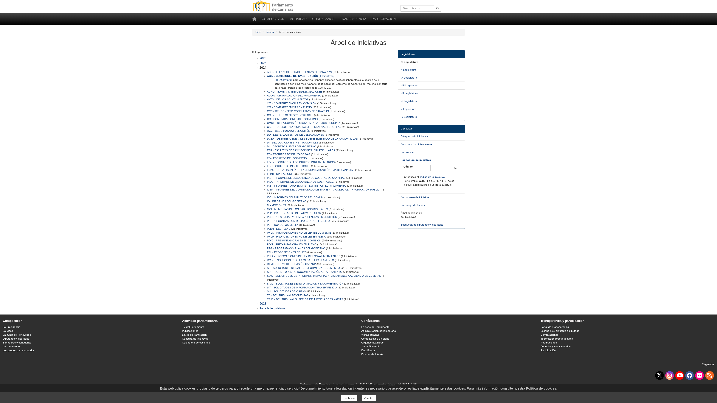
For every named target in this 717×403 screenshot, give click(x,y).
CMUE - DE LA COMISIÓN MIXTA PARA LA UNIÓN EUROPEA (303, 122)
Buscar (270, 32)
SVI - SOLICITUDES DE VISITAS (286, 291)
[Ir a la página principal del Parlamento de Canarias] (273, 5)
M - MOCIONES (276, 205)
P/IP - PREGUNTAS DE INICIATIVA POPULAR (294, 213)
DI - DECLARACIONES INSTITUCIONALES (292, 142)
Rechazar (349, 397)
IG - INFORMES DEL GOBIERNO (286, 201)
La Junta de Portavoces (17, 334)
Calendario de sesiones (196, 342)
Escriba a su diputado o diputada (560, 330)
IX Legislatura (409, 77)
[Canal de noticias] (709, 375)
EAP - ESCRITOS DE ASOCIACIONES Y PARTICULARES (301, 150)
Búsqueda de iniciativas (415, 136)
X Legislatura (408, 69)
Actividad (298, 19)
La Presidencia (11, 326)
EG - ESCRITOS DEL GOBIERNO (287, 158)
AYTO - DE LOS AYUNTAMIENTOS (287, 99)
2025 (263, 63)
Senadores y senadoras (17, 342)
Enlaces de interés (372, 354)
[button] (455, 168)
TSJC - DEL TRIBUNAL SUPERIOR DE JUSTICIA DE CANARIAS (305, 299)
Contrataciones (549, 334)
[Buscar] (437, 8)
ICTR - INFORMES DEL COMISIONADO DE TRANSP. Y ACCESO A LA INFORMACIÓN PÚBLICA (324, 189)
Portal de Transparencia (555, 326)
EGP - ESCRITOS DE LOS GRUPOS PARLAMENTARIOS (301, 162)
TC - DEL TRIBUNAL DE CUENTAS (287, 295)
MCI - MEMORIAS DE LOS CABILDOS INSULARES (297, 209)
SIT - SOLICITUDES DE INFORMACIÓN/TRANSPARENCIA (302, 287)
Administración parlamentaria (378, 330)
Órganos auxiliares (372, 342)
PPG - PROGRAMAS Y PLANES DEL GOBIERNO (296, 248)
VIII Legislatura (409, 85)
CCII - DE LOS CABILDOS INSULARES (290, 115)
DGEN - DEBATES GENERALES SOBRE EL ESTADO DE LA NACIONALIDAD (312, 138)
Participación (384, 19)
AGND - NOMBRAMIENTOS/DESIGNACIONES (294, 91)
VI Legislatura (409, 101)
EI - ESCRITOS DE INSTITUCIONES (288, 166)
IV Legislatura (409, 116)
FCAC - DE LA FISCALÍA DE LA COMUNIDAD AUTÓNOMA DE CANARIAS (310, 169)
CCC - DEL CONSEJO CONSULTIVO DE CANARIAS (298, 111)
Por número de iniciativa (415, 197)
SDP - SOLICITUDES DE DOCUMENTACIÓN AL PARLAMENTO (304, 271)
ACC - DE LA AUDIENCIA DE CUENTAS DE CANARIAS (299, 72)
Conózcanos (323, 19)
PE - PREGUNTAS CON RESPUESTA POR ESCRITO (298, 220)
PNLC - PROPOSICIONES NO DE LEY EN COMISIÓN (299, 232)
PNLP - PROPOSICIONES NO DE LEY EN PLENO (296, 236)
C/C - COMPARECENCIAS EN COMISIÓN (291, 103)
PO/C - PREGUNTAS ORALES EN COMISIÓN (294, 240)
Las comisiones (12, 346)
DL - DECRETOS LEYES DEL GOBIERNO (291, 146)
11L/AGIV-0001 (283, 79)
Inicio (258, 32)
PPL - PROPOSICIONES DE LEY (286, 252)
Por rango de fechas (413, 205)
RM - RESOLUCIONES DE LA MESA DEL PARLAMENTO (300, 260)
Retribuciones (549, 342)
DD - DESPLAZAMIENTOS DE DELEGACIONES (295, 134)
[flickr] (699, 375)
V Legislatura (408, 108)
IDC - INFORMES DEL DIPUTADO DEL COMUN (295, 197)
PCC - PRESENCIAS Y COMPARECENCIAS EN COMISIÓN (302, 216)
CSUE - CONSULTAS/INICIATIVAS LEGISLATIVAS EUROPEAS (304, 126)
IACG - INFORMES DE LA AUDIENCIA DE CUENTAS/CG (300, 181)
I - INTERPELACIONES (280, 173)
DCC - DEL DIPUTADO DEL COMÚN (288, 130)
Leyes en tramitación (194, 334)
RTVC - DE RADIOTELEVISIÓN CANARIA (291, 264)
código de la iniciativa (432, 176)
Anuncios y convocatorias (556, 346)
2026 (263, 58)
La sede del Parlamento (375, 326)
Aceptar (368, 397)
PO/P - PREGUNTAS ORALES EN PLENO (291, 244)
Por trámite (407, 152)
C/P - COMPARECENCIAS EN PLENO (289, 107)
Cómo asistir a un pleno (375, 338)
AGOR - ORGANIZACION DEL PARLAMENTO (294, 95)
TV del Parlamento (193, 326)
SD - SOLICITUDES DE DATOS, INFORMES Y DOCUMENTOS (304, 267)
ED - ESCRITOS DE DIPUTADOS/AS (288, 154)
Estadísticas (368, 350)
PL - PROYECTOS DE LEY (283, 224)
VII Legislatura (409, 93)
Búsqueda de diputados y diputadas (422, 224)
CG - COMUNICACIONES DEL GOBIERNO (292, 119)
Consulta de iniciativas (195, 338)
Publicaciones (190, 330)
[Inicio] (254, 19)
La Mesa (8, 330)
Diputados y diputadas (16, 338)
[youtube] (679, 375)
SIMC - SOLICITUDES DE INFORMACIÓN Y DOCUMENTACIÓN (305, 283)
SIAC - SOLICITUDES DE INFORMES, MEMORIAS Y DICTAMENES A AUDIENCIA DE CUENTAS (324, 275)
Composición (273, 19)
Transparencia (353, 19)
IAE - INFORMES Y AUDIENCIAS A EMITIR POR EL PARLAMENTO (306, 185)
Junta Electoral (370, 346)
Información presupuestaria (557, 338)
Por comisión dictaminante (416, 144)
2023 (263, 303)
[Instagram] (669, 375)
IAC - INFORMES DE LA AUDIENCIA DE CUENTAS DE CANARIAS (306, 177)
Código (408, 166)
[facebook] (689, 375)
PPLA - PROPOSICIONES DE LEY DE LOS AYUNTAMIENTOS (303, 256)
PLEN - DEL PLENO (279, 228)
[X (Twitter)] (659, 375)
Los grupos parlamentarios (19, 350)
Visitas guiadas (370, 334)
